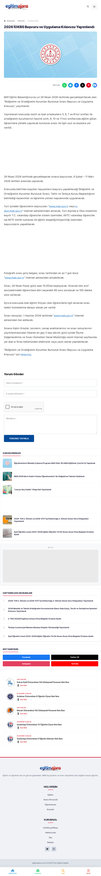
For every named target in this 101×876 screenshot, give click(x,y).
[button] (88, 6)
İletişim (50, 842)
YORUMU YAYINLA (19, 438)
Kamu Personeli (51, 799)
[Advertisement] (50, 152)
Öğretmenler (50, 804)
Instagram (26, 664)
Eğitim (50, 795)
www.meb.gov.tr (58, 206)
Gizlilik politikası (50, 828)
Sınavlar (21, 21)
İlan (50, 837)
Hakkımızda (50, 832)
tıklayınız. (26, 354)
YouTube (74, 664)
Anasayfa (10, 21)
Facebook (26, 657)
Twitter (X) (74, 657)
